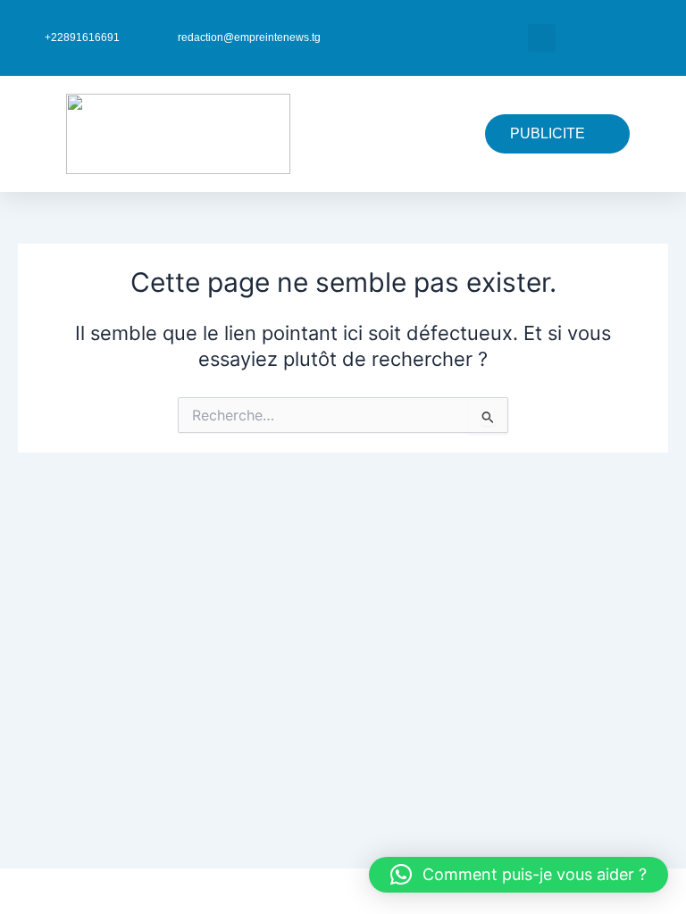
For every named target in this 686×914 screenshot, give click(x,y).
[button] (542, 38)
